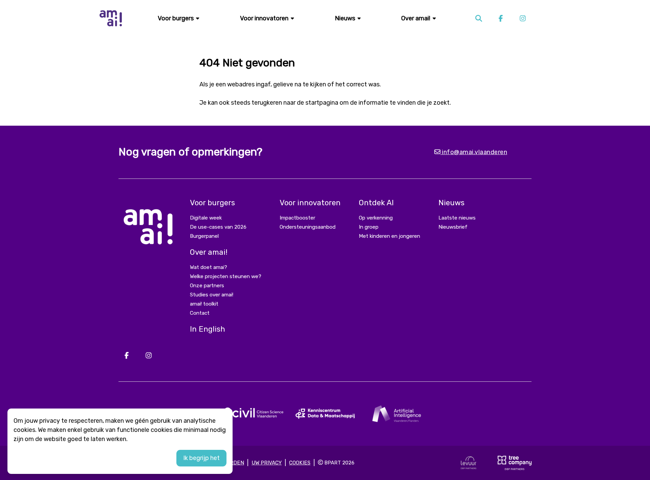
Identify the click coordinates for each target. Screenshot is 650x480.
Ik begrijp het (201, 458)
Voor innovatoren (265, 18)
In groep (368, 227)
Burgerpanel (204, 236)
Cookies (299, 463)
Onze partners (207, 286)
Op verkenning (376, 218)
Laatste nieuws (457, 218)
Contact (200, 313)
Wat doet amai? (208, 267)
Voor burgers (176, 18)
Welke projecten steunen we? (225, 276)
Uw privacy (267, 463)
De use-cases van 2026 (218, 227)
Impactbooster (297, 218)
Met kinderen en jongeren (389, 236)
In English (207, 329)
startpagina (321, 102)
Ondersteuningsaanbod (307, 227)
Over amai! (416, 18)
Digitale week (206, 218)
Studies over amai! (211, 295)
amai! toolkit (204, 304)
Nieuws (345, 18)
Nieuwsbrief (453, 227)
